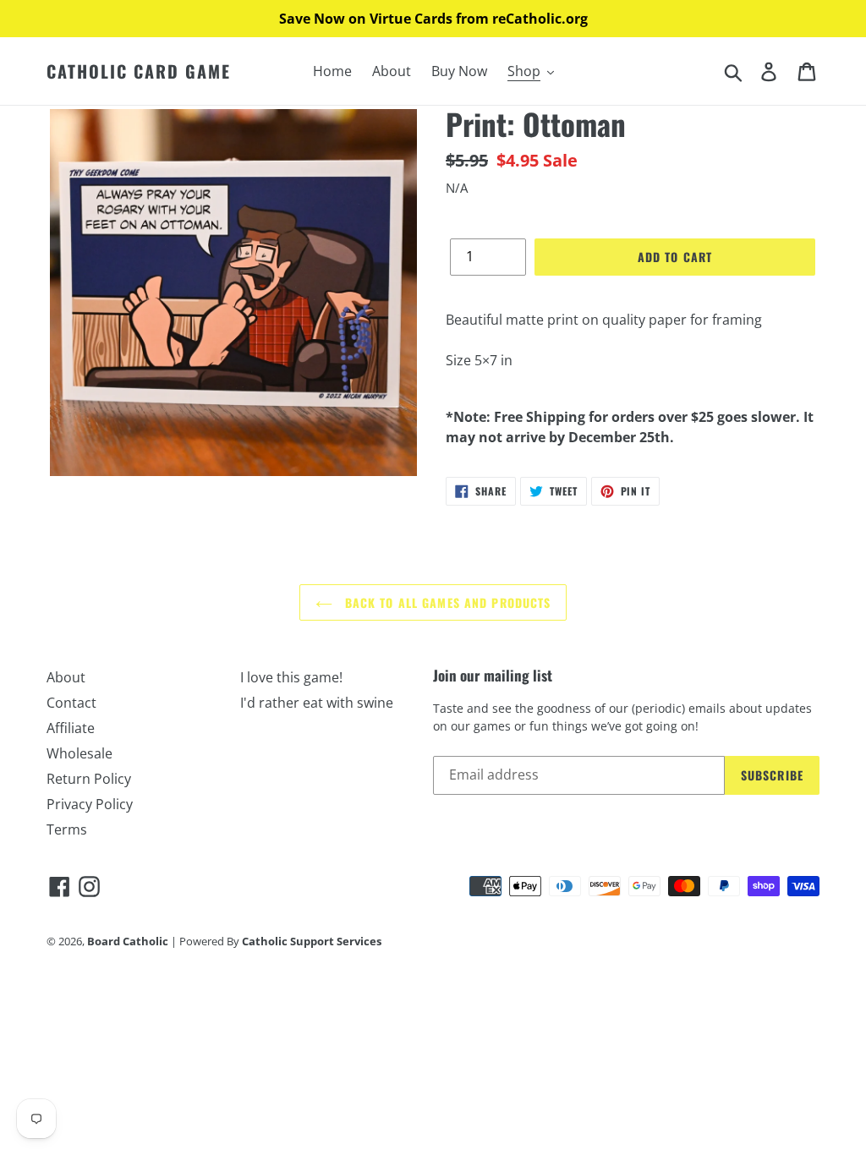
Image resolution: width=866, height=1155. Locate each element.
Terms (67, 829)
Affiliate (71, 728)
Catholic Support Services (311, 941)
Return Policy (89, 778)
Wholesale (79, 753)
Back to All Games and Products (446, 602)
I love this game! (291, 677)
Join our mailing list (492, 675)
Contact (71, 702)
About (66, 677)
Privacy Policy (90, 804)
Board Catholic (127, 941)
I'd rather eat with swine (316, 702)
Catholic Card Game (139, 71)
